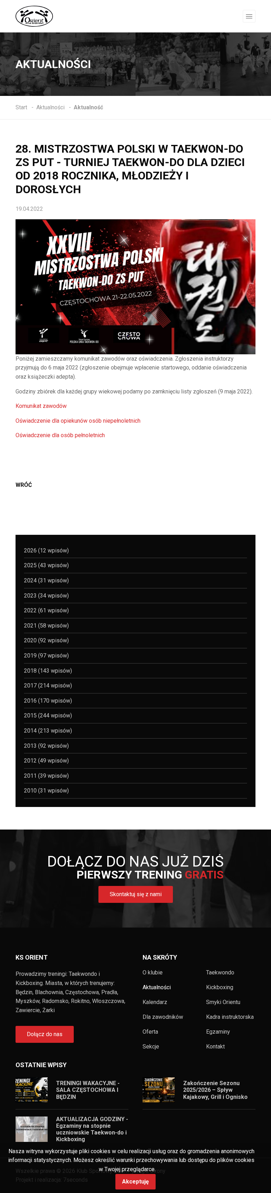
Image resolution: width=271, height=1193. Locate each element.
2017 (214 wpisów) (48, 685)
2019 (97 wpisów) (46, 655)
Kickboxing (219, 987)
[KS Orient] (34, 15)
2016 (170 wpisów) (48, 700)
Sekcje (151, 1047)
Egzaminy (218, 1032)
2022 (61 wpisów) (46, 610)
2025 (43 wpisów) (46, 565)
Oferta (150, 1032)
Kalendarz (155, 1002)
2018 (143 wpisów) (48, 670)
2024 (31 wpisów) (46, 580)
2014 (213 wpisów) (48, 730)
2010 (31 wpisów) (46, 790)
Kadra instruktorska (230, 1017)
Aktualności (157, 987)
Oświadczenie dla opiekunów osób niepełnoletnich (78, 420)
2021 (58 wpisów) (46, 625)
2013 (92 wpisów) (46, 745)
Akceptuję (135, 1181)
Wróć (24, 485)
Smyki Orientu (223, 1002)
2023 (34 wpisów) (46, 595)
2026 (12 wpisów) (46, 550)
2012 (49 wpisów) (46, 760)
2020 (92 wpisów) (46, 640)
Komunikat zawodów (41, 406)
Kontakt (215, 1047)
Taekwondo (220, 972)
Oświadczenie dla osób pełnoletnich (60, 435)
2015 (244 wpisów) (48, 715)
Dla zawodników (163, 1017)
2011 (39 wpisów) (46, 775)
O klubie (153, 972)
